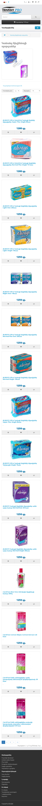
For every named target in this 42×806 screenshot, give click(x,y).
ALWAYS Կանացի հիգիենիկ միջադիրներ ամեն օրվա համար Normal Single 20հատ (20, 550)
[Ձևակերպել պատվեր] (38, 2)
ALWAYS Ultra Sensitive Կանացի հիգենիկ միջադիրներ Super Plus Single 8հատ (19, 121)
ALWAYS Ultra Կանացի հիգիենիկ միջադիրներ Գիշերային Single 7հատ (20, 464)
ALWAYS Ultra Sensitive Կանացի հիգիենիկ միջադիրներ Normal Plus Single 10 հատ (19, 164)
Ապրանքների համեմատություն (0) (12, 86)
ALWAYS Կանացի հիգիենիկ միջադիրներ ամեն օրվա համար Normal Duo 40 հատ (20, 507)
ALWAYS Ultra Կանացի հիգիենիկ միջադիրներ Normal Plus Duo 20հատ (20, 335)
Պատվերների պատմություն (9, 792)
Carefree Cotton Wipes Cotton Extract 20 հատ (20, 636)
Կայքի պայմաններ (7, 766)
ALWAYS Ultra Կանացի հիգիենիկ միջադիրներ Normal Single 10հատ (20, 378)
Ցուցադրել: (27, 91)
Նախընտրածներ (6, 794)
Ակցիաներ (5, 784)
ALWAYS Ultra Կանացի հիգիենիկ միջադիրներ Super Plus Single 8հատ (20, 421)
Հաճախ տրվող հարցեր (8, 760)
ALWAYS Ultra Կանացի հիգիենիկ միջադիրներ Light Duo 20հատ (20, 207)
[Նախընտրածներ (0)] (33, 2)
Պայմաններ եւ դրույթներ (8, 768)
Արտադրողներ (6, 782)
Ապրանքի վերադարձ (7, 758)
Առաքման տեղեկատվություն (9, 764)
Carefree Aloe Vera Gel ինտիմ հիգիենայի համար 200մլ (18, 593)
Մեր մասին (5, 762)
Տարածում (4, 796)
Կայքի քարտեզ (6, 776)
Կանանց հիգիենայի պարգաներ (19, 35)
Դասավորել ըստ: (7, 91)
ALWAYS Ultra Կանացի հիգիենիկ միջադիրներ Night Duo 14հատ (20, 293)
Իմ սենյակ (4, 790)
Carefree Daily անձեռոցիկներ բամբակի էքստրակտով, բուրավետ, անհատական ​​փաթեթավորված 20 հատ (17, 724)
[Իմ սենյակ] (29, 2)
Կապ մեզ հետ (5, 774)
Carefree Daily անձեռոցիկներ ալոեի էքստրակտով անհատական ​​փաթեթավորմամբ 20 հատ (20, 679)
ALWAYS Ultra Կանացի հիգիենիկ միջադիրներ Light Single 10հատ (20, 250)
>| (17, 742)
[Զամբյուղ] (35, 2)
